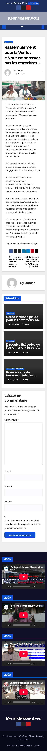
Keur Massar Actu (23, 18)
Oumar (20, 70)
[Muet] (38, 586)
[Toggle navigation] (22, 27)
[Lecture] (5, 586)
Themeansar (23, 739)
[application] (23, 576)
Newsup (39, 736)
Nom (7, 471)
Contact (37, 745)
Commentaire (11, 420)
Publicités (10, 745)
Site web (8, 501)
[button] (39, 27)
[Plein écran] (42, 586)
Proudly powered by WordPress (15, 736)
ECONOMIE (10, 369)
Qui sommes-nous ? (24, 745)
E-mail (8, 486)
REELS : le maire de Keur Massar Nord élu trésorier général (15, 262)
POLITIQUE (8, 42)
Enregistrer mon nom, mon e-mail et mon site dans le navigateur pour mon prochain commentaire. (22, 524)
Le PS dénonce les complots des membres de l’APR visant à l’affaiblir (32, 262)
